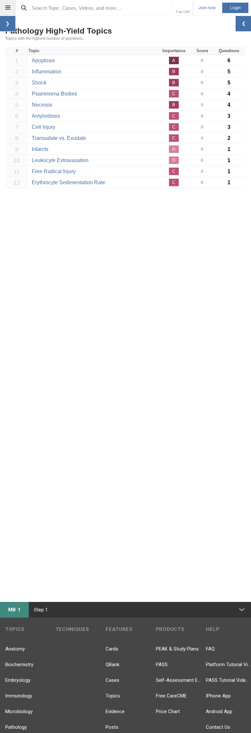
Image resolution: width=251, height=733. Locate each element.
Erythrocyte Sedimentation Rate (68, 182)
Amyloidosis (46, 116)
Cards (112, 649)
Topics (113, 696)
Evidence (115, 711)
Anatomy (15, 649)
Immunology (18, 696)
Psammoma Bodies (54, 94)
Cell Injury (43, 127)
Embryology (17, 680)
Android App (219, 711)
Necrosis (42, 105)
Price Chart (168, 711)
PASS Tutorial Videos (228, 680)
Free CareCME (171, 696)
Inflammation (46, 71)
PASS (162, 664)
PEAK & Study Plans (177, 649)
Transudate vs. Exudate (59, 138)
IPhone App (218, 696)
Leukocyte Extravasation (60, 160)
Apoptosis (43, 60)
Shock (39, 82)
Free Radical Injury (54, 171)
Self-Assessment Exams (178, 680)
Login (235, 7)
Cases (112, 680)
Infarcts (40, 149)
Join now (207, 8)
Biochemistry (19, 664)
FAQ (210, 649)
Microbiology (19, 711)
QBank (112, 664)
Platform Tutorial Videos (228, 664)
